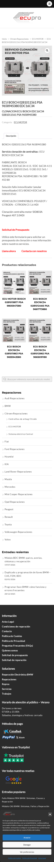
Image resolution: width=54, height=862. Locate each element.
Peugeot (9, 509)
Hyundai (9, 456)
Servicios (7, 689)
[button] (50, 814)
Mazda (8, 479)
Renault (9, 517)
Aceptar (27, 837)
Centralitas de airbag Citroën (23, 419)
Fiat (7, 441)
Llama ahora (9, 251)
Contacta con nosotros (34, 251)
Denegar (27, 845)
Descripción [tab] (11, 136)
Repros (5, 684)
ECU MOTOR (20, 122)
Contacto (7, 631)
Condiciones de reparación (16, 626)
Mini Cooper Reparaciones (19, 494)
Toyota (8, 524)
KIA (7, 464)
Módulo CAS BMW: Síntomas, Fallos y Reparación (25, 806)
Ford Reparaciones (15, 449)
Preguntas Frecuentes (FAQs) (17, 645)
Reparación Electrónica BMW (17, 674)
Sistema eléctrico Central (21, 434)
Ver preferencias (27, 852)
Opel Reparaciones (15, 501)
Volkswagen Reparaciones (18, 532)
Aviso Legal (42, 858)
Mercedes (10, 486)
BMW (8, 406)
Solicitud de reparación (14, 660)
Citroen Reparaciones (16, 413)
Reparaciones (9, 679)
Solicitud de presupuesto (15, 655)
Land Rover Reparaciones (18, 471)
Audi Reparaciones (15, 398)
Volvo (8, 539)
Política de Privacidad (29, 858)
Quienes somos (10, 650)
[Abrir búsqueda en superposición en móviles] (27, 379)
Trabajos (6, 693)
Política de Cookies (14, 858)
